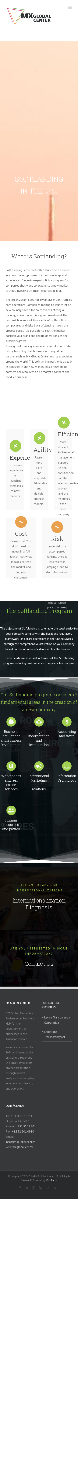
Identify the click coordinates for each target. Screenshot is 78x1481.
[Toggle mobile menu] (70, 7)
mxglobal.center (22, 1147)
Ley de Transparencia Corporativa (57, 1019)
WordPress (51, 1180)
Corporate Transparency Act (54, 1034)
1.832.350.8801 (25, 1126)
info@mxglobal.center (20, 1142)
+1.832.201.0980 (23, 1131)
